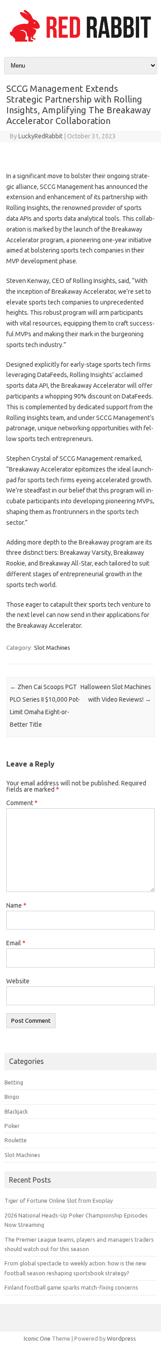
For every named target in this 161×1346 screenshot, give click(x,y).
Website (18, 981)
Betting (13, 1082)
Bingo (11, 1096)
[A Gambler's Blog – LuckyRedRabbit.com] (80, 41)
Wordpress (121, 1338)
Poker (12, 1126)
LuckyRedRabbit (40, 136)
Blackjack (16, 1111)
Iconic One (37, 1338)
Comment (22, 802)
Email (15, 943)
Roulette (15, 1140)
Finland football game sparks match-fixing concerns (71, 1287)
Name (16, 905)
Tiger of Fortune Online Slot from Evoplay (58, 1200)
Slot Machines (52, 647)
